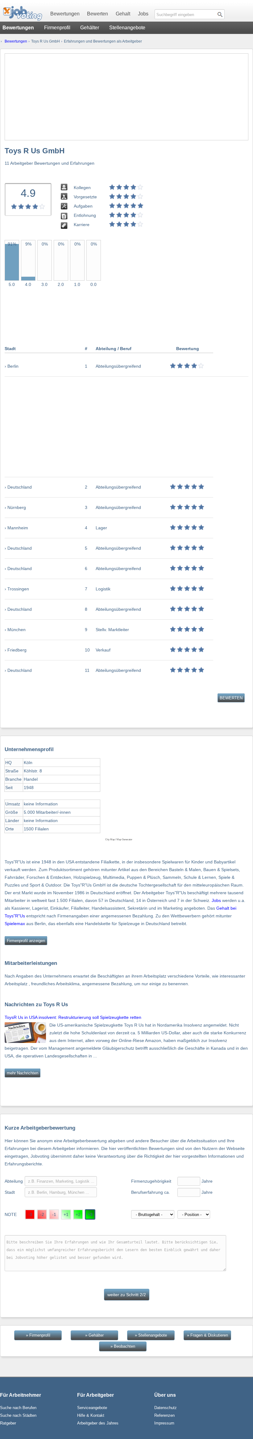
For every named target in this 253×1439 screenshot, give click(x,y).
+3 (90, 1214)
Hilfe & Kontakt (90, 1415)
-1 (54, 1214)
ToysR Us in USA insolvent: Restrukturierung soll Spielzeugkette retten (73, 1017)
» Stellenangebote (151, 1335)
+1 (66, 1214)
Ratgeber (8, 1423)
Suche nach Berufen (18, 1407)
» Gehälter (94, 1335)
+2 (78, 1214)
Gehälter (89, 27)
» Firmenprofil (38, 1335)
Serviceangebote (92, 1407)
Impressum (164, 1423)
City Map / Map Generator (118, 839)
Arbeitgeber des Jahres (97, 1423)
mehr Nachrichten (22, 1073)
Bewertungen (65, 13)
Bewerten (97, 13)
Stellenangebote (127, 27)
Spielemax (15, 923)
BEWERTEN (231, 698)
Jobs (143, 13)
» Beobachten (122, 1346)
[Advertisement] (126, 97)
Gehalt (123, 13)
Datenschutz (165, 1407)
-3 (30, 1214)
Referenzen (164, 1415)
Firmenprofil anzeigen (26, 940)
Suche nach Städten (18, 1415)
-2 (42, 1214)
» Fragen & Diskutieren (207, 1335)
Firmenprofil (57, 27)
